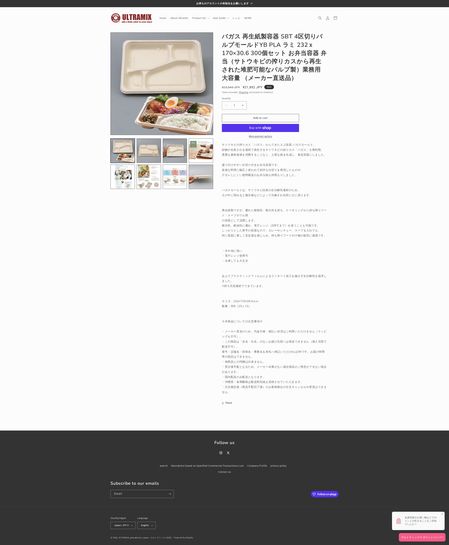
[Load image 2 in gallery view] (149, 150)
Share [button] (228, 402)
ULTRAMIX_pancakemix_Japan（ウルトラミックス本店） (146, 538)
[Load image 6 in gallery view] (149, 177)
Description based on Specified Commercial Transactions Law (207, 465)
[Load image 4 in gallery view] (201, 150)
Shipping (243, 92)
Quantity (226, 98)
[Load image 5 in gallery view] (122, 177)
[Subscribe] (169, 494)
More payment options (260, 136)
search (164, 465)
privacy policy (278, 465)
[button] (200, 18)
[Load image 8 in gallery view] (201, 177)
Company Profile (257, 465)
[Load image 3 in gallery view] (175, 150)
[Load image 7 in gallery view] (175, 177)
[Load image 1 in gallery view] (122, 150)
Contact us (224, 471)
